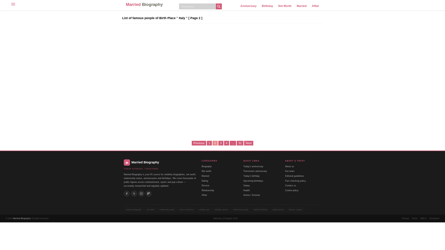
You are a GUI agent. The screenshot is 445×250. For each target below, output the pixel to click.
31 (240, 143)
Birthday (267, 6)
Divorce (205, 185)
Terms (415, 218)
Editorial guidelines (294, 176)
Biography (207, 166)
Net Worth (285, 6)
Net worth (206, 171)
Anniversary (248, 6)
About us (289, 166)
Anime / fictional (251, 195)
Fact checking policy (295, 181)
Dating (205, 181)
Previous (198, 143)
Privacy (405, 218)
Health (246, 190)
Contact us (290, 185)
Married (144, 4)
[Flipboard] (149, 194)
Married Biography (21, 218)
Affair (315, 6)
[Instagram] (141, 194)
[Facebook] (127, 194)
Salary (246, 185)
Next (249, 143)
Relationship (208, 190)
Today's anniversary (253, 166)
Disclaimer (434, 218)
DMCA (423, 218)
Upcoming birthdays (253, 181)
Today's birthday (251, 176)
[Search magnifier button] (219, 6)
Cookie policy (292, 190)
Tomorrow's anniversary (255, 171)
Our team (289, 171)
